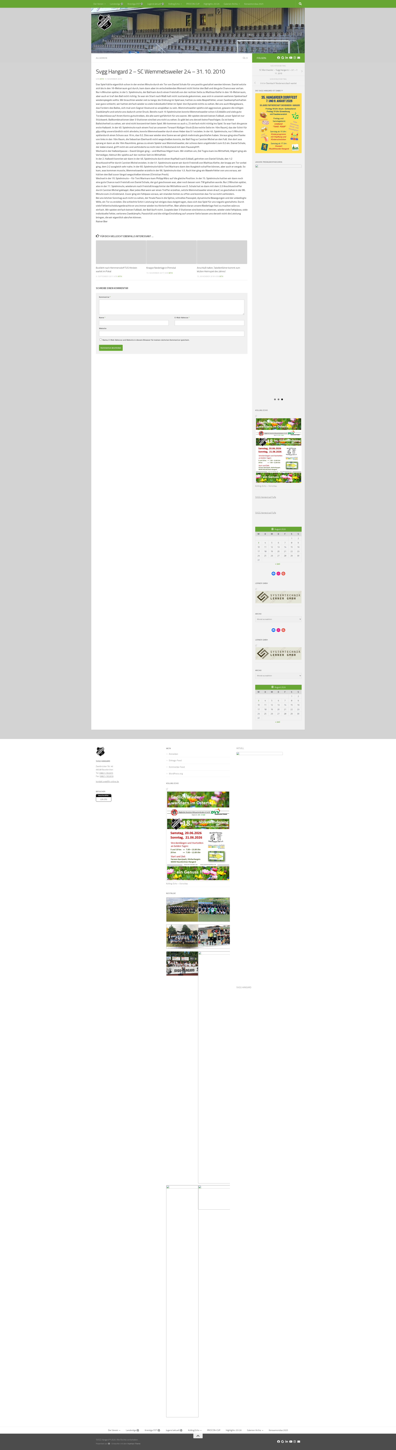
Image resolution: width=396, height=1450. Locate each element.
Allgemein (101, 57)
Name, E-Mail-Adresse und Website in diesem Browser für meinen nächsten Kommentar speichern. (146, 339)
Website (102, 328)
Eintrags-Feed (175, 760)
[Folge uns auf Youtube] (290, 57)
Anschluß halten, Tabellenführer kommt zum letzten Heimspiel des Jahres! (218, 269)
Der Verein (98, 3)
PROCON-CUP (192, 3)
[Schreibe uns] (298, 57)
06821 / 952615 (106, 773)
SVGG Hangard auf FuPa (265, 497)
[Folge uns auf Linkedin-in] (286, 57)
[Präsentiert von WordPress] (109, 1444)
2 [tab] (278, 399)
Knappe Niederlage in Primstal (161, 268)
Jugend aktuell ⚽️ (155, 3)
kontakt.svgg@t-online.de (107, 781)
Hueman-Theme (133, 1443)
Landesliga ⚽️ (116, 3)
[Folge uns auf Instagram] (294, 57)
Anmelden (173, 754)
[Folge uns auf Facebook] (278, 57)
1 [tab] (275, 399)
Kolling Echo (174, 3)
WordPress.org (176, 773)
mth (102, 78)
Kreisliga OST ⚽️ (135, 3)
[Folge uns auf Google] (282, 57)
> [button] (296, 165)
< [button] (304, 165)
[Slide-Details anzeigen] (278, 181)
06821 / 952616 (106, 776)
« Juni (277, 563)
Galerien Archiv (231, 3)
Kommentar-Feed (177, 766)
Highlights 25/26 (211, 3)
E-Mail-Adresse (182, 317)
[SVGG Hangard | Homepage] (104, 22)
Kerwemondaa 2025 (253, 3)
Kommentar (105, 296)
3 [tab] (282, 399)
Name (102, 317)
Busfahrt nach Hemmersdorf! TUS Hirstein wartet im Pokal (116, 269)
